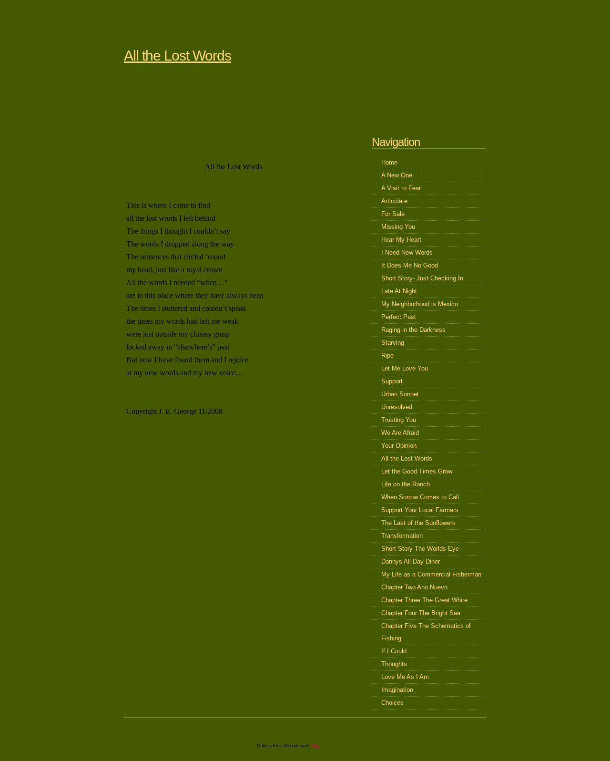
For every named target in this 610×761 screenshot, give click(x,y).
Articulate (394, 201)
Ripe (387, 355)
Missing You (398, 226)
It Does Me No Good (409, 265)
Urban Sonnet (400, 394)
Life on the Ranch (405, 484)
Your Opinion (399, 445)
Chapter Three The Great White (424, 600)
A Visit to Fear (401, 188)
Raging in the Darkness (413, 329)
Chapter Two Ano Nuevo (414, 587)
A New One (396, 175)
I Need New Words (407, 252)
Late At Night (399, 291)
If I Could (394, 651)
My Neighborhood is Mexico (419, 304)
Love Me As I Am (405, 676)
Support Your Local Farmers (419, 510)
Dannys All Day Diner (410, 561)
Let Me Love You (404, 368)
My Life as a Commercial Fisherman (431, 574)
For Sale (393, 213)
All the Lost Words (177, 55)
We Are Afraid (400, 432)
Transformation (402, 535)
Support (392, 381)
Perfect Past (398, 316)
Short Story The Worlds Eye (420, 548)
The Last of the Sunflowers (418, 522)
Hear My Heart (401, 239)
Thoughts (394, 664)
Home (389, 162)
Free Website (286, 745)
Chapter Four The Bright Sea (420, 613)
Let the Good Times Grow (416, 471)
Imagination (397, 689)
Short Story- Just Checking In (422, 278)
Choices (392, 702)
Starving (392, 342)
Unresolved (396, 407)
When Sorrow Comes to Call (420, 497)
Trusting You (398, 419)
